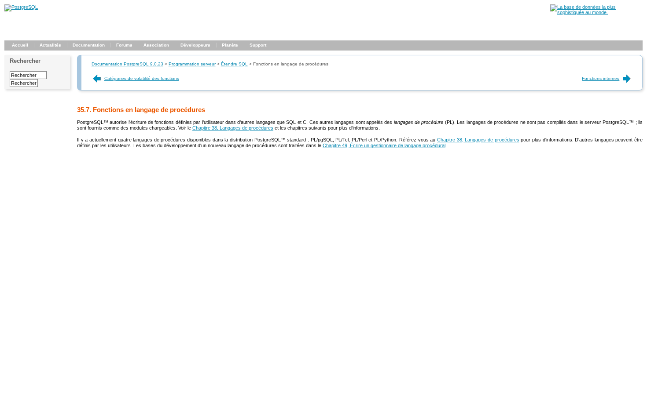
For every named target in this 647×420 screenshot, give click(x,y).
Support (258, 45)
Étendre (234, 64)
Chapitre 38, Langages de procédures (232, 127)
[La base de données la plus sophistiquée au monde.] (596, 12)
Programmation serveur (192, 64)
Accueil (20, 45)
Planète (230, 45)
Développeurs (195, 45)
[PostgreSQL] (21, 7)
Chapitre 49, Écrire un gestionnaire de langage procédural (384, 145)
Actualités (50, 45)
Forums (124, 45)
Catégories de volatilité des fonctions (141, 78)
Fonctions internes (600, 78)
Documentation (89, 45)
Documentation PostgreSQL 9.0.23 (127, 64)
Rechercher (25, 61)
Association (156, 45)
